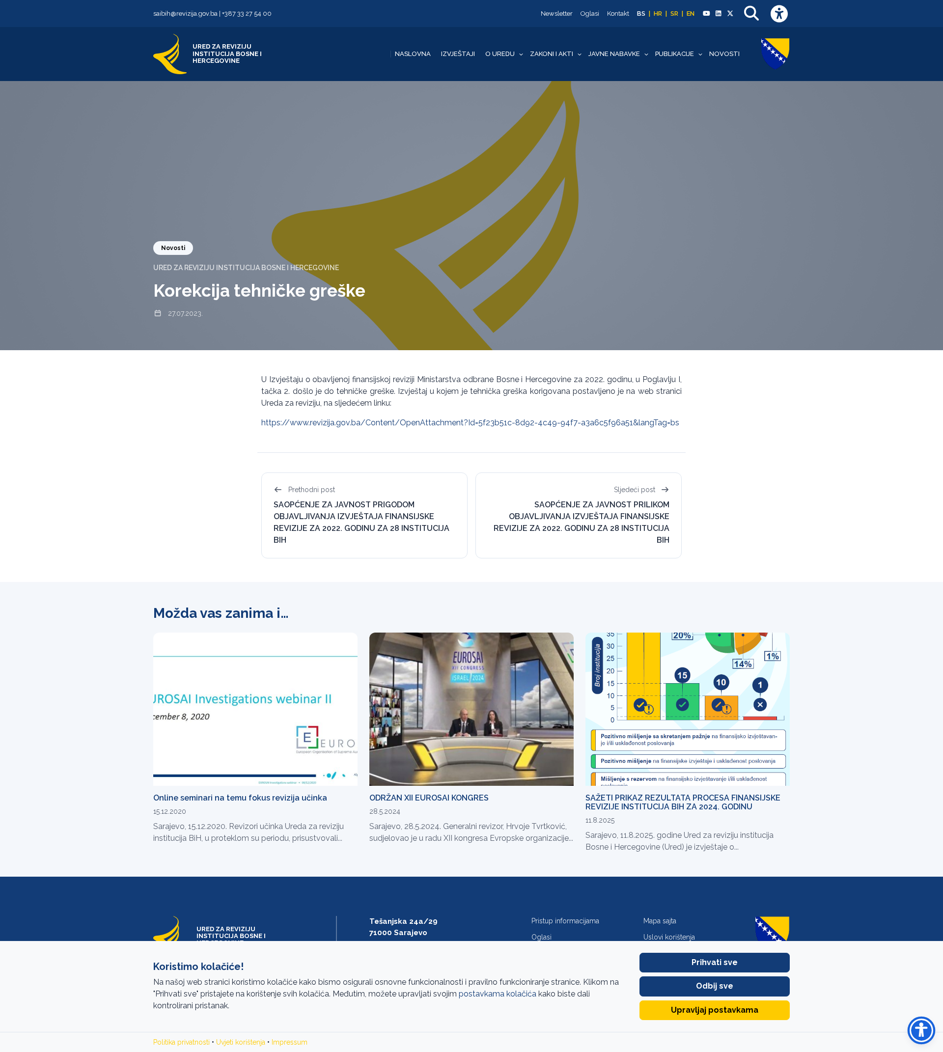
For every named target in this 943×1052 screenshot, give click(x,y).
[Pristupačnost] (779, 13)
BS (641, 13)
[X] (730, 14)
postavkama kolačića (497, 993)
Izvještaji (458, 54)
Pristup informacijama (565, 921)
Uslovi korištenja (669, 937)
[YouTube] (706, 14)
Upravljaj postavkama (714, 1010)
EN (690, 13)
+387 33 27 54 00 (247, 13)
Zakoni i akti (551, 54)
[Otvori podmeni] (521, 54)
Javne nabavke (614, 54)
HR (658, 13)
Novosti (724, 54)
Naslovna (413, 54)
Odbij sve (714, 986)
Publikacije (674, 54)
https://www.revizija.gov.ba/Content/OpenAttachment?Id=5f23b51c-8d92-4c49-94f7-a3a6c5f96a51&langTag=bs (470, 422)
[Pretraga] (751, 13)
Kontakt (618, 13)
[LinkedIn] (718, 14)
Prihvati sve (715, 962)
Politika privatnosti (181, 1042)
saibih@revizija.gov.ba (185, 13)
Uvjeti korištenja (240, 1042)
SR (674, 13)
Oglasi (590, 13)
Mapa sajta (659, 921)
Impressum (289, 1042)
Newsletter (557, 13)
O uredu (500, 54)
